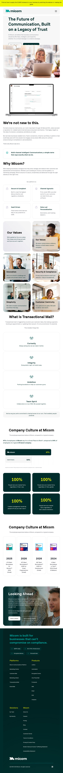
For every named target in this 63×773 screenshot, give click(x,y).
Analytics (34, 699)
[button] (55, 11)
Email (33, 691)
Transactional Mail (14, 682)
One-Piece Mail (35, 678)
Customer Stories (27, 733)
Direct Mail (12, 686)
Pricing (25, 720)
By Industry (12, 716)
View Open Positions (31, 45)
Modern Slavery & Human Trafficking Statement (35, 746)
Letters (33, 665)
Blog (24, 725)
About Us (25, 712)
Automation (35, 669)
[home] (13, 11)
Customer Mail (13, 673)
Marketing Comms (14, 669)
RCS (33, 695)
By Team (12, 712)
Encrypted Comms (36, 673)
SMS (33, 686)
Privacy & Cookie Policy (29, 742)
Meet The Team (15, 45)
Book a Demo (14, 618)
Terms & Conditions (28, 738)
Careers (25, 716)
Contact (25, 729)
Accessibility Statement (29, 751)
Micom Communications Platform (18, 665)
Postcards (34, 682)
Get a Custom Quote (30, 618)
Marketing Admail (14, 678)
